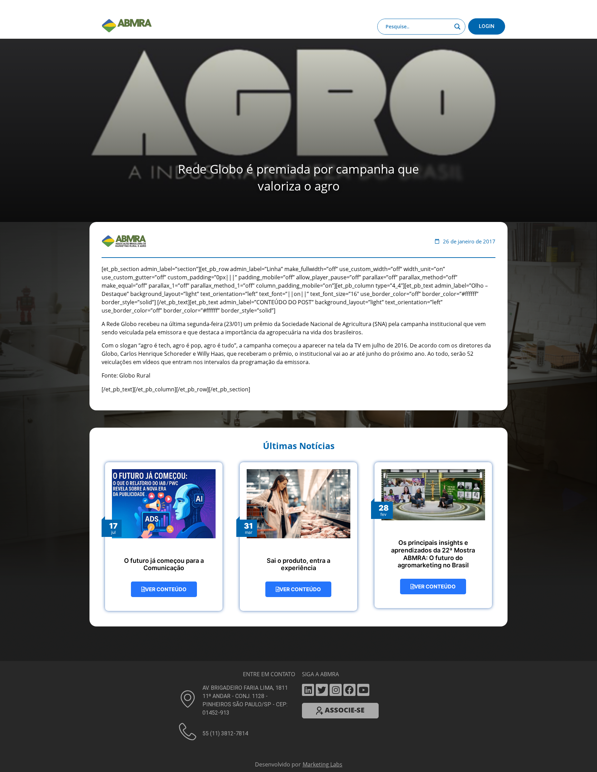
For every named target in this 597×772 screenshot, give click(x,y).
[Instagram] (336, 690)
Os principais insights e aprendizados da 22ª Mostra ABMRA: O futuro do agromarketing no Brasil (433, 554)
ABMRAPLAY (293, 7)
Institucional (165, 7)
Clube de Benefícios (402, 7)
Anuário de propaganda (344, 7)
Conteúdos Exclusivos (212, 7)
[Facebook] (349, 690)
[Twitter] (322, 690)
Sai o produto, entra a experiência (298, 564)
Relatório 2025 (450, 7)
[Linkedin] (308, 690)
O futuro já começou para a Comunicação (164, 564)
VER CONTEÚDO (166, 589)
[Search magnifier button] (457, 26)
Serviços (262, 7)
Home (137, 7)
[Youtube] (363, 690)
